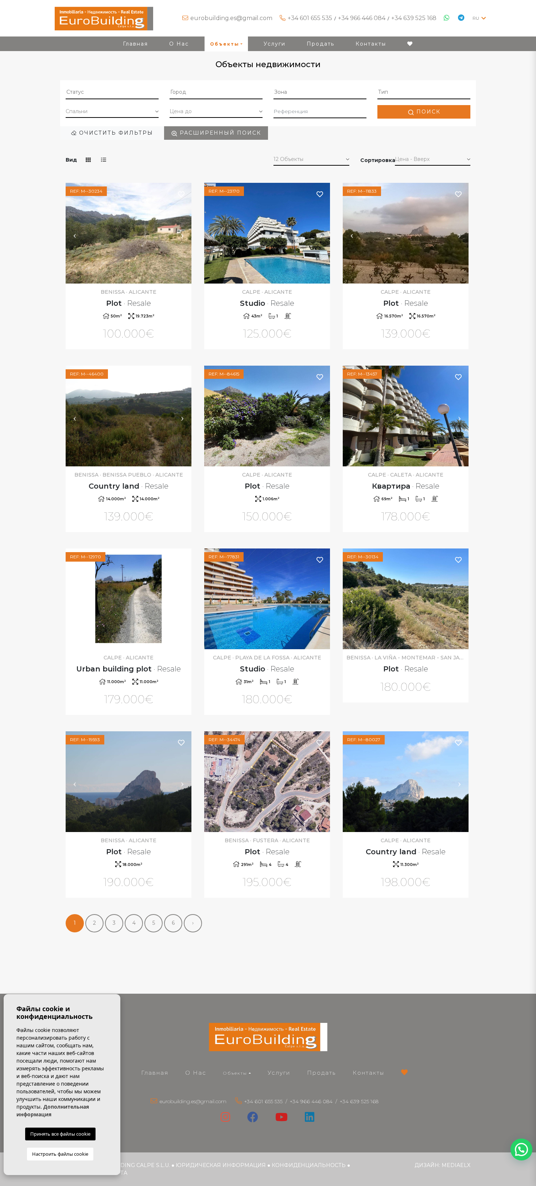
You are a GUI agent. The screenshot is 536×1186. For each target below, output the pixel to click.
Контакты (371, 44)
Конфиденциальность (309, 1165)
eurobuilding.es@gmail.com (231, 18)
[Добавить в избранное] (182, 193)
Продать (320, 44)
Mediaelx (456, 1165)
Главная (135, 44)
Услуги (275, 44)
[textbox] (112, 92)
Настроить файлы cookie (60, 1154)
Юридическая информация (221, 1165)
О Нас (179, 44)
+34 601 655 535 (310, 18)
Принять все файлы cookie (60, 1134)
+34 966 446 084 (361, 18)
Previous (75, 233)
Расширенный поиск (219, 133)
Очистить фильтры (115, 133)
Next (182, 233)
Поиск (427, 111)
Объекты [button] (224, 44)
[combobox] (112, 92)
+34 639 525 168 (413, 18)
